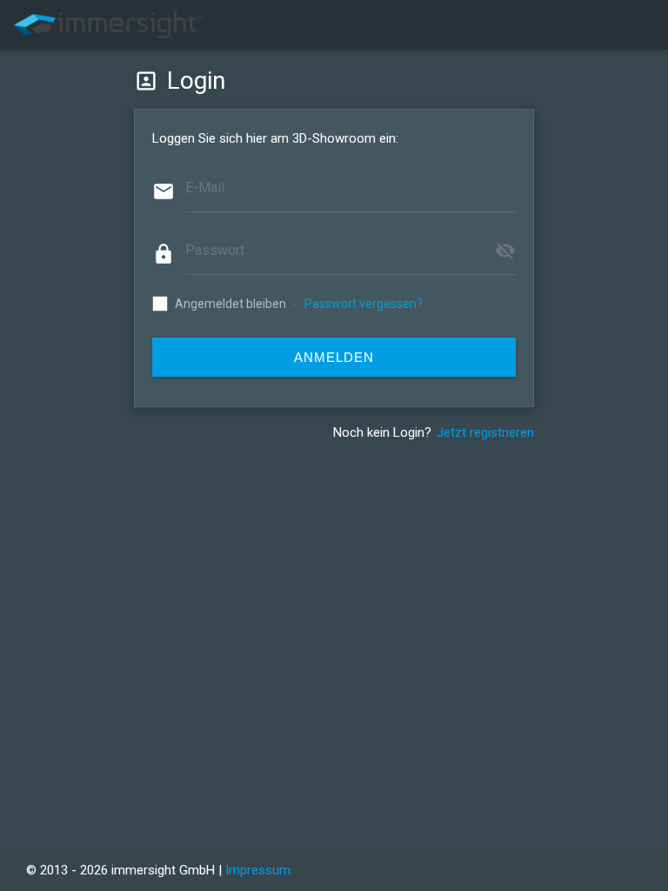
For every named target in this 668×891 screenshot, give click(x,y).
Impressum (258, 870)
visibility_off (505, 250)
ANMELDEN (334, 357)
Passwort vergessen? (363, 304)
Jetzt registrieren (485, 432)
